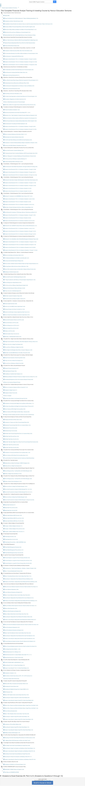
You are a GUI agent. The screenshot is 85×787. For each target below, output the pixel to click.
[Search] (54, 1)
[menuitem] (0, 6)
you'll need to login (47, 780)
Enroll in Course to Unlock (42, 783)
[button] (0, 4)
